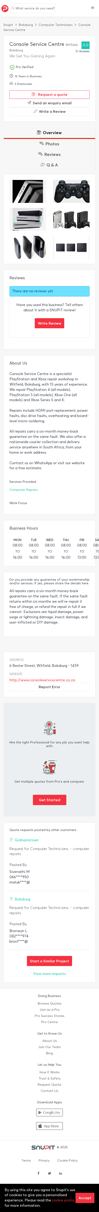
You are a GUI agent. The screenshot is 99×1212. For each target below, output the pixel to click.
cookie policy (63, 1200)
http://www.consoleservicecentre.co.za (42, 680)
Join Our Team (49, 1047)
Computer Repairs (23, 490)
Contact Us (49, 1091)
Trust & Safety (50, 1078)
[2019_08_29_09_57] (27, 191)
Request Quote (49, 1085)
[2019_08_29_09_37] (71, 219)
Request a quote (52, 94)
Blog (49, 1053)
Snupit (8, 25)
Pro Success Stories (49, 1016)
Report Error (49, 687)
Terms (26, 1160)
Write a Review (52, 111)
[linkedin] (60, 1173)
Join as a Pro (50, 1010)
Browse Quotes (49, 1003)
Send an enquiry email (52, 103)
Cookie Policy (67, 1160)
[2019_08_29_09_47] (71, 191)
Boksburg (26, 25)
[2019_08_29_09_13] (71, 247)
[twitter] (49, 1173)
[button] (92, 8)
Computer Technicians (56, 25)
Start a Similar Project (49, 961)
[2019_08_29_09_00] (27, 219)
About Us (49, 1041)
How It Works (50, 1072)
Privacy (44, 1160)
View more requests (49, 974)
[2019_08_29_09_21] (27, 247)
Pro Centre (49, 1022)
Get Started (49, 800)
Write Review (49, 323)
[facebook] (38, 1173)
